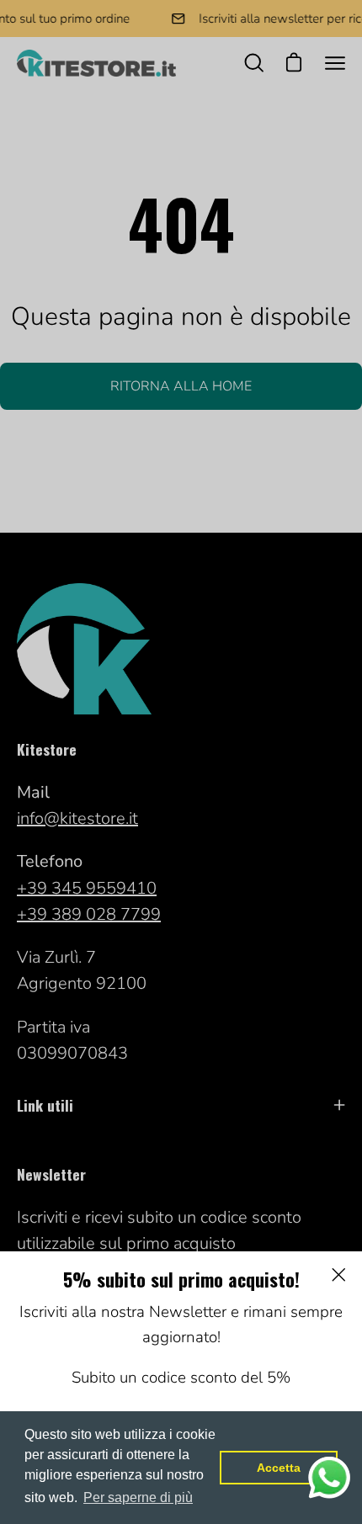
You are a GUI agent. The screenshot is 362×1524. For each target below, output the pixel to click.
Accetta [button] (279, 1467)
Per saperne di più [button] (138, 1497)
